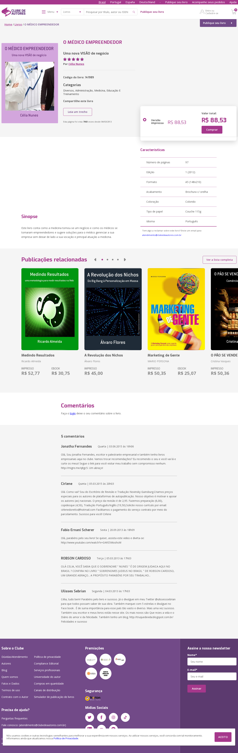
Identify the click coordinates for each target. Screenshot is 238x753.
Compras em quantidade (49, 683)
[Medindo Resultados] (50, 309)
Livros (18, 24)
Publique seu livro (176, 2)
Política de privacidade (47, 657)
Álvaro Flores (92, 361)
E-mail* (192, 669)
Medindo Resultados (37, 355)
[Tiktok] (125, 717)
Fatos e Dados (10, 683)
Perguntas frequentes (14, 718)
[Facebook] (101, 717)
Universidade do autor (47, 677)
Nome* (192, 655)
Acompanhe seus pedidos (208, 2)
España (130, 2)
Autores (6, 663)
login (73, 413)
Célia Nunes (76, 64)
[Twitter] (89, 717)
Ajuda (233, 2)
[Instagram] (113, 717)
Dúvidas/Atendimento (14, 657)
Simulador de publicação (54, 697)
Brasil (102, 2)
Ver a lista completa (219, 259)
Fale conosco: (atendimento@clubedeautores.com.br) (33, 725)
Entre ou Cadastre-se (211, 12)
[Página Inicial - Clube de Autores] (13, 12)
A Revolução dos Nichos (103, 355)
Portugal (115, 2)
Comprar (212, 129)
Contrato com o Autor (14, 697)
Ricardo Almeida (31, 361)
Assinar (196, 688)
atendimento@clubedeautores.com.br (161, 235)
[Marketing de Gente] (176, 309)
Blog (4, 670)
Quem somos (9, 677)
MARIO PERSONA (158, 361)
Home (8, 24)
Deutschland (147, 2)
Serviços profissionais (47, 670)
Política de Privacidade (66, 738)
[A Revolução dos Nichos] (113, 309)
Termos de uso (10, 690)
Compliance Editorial (46, 663)
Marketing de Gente (164, 355)
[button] (95, 259)
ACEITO (223, 737)
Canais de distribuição (47, 690)
